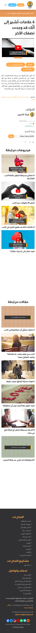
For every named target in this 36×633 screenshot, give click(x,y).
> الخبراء (29, 549)
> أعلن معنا (27, 575)
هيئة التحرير (23, 114)
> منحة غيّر (27, 565)
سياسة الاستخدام (10, 624)
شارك (11, 136)
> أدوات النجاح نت (25, 555)
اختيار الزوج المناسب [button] (16, 65)
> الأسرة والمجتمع (25, 540)
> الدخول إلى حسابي (24, 587)
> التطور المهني (26, 534)
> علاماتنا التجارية (25, 590)
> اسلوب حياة (26, 530)
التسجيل (12, 5)
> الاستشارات (27, 546)
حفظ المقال (29, 126)
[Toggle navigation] (5, 5)
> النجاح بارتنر (26, 578)
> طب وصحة (27, 537)
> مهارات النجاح (26, 524)
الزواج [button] (30, 65)
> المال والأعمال (26, 527)
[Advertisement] (18, 277)
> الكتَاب (29, 552)
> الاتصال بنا (27, 593)
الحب (30, 123)
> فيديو (29, 543)
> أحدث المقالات (26, 521)
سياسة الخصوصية (21, 624)
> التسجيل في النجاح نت (23, 584)
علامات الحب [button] (27, 69)
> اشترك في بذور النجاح (23, 581)
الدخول (20, 5)
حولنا (28, 624)
